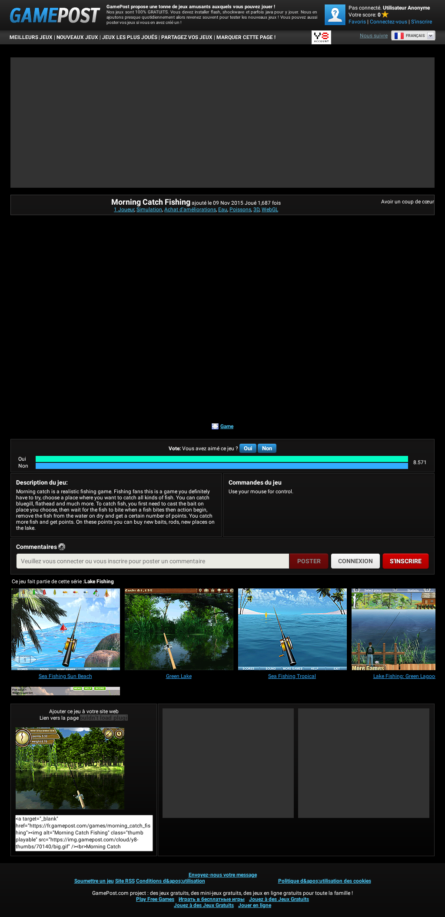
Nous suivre (374, 36)
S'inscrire (421, 22)
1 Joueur (124, 209)
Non (267, 448)
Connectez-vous (388, 22)
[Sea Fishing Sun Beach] (65, 630)
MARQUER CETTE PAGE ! (246, 37)
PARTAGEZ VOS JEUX (187, 37)
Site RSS (125, 881)
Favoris (357, 22)
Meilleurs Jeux (31, 37)
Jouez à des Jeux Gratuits (279, 899)
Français (415, 35)
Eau (222, 209)
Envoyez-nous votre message (223, 875)
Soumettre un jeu (94, 881)
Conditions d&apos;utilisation (170, 881)
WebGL (270, 209)
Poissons (240, 209)
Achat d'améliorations (190, 209)
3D (256, 209)
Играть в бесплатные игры (212, 899)
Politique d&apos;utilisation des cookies (324, 881)
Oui (248, 448)
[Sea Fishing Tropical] (292, 630)
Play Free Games (155, 899)
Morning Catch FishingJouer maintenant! (83, 768)
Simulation (149, 209)
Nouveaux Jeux (77, 37)
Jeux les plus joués (129, 37)
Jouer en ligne (254, 905)
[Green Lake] (179, 630)
